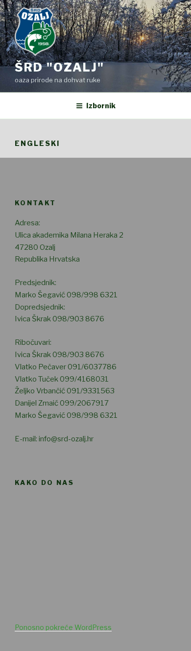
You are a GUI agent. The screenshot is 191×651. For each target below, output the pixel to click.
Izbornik (101, 105)
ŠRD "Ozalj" (59, 67)
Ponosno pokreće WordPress (63, 627)
